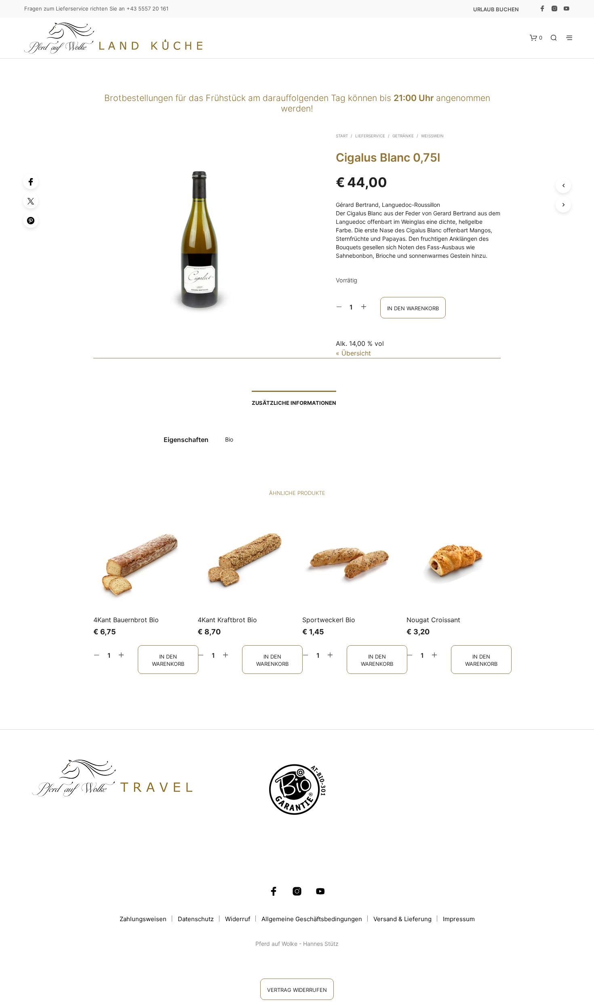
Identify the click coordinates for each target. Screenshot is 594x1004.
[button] (536, 38)
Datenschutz (196, 919)
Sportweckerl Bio (328, 620)
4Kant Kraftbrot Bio (227, 620)
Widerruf (237, 919)
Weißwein (432, 135)
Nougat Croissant (433, 620)
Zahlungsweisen (143, 919)
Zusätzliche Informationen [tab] (294, 403)
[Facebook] (30, 181)
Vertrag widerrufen (297, 990)
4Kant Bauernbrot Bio (126, 620)
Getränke (403, 135)
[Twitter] (30, 200)
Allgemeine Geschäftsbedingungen (311, 919)
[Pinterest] (30, 220)
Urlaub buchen (496, 9)
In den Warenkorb (168, 660)
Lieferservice (370, 135)
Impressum (459, 919)
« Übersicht (353, 353)
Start (342, 135)
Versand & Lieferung (402, 919)
